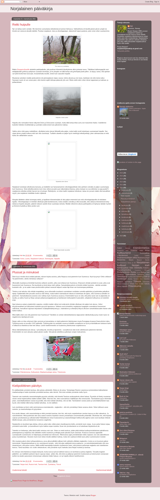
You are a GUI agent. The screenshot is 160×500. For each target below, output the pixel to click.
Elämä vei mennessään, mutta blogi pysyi (133, 315)
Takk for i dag (124, 473)
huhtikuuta (125, 223)
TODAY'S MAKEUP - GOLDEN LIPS (131, 406)
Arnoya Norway (125, 313)
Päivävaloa (123, 398)
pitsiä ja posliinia (126, 412)
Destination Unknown (127, 372)
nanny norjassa (125, 465)
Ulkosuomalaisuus (123, 284)
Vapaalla (57, 259)
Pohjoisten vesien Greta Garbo (129, 299)
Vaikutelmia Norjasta (127, 446)
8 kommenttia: (38, 461)
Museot (139, 260)
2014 (121, 179)
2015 (121, 176)
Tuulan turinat (125, 364)
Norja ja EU (132, 262)
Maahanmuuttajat (143, 258)
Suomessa (140, 277)
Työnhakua (51, 464)
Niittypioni (123, 438)
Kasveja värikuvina (126, 107)
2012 (121, 185)
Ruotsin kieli (33, 464)
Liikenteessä (122, 255)
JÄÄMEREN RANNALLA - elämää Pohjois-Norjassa (131, 455)
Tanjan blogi (124, 388)
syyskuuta (125, 208)
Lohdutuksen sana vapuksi (128, 382)
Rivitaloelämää (123, 272)
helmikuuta (125, 229)
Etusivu (61, 470)
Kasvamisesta (124, 323)
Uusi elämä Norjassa (127, 430)
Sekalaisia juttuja (143, 274)
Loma (136, 255)
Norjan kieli (24, 464)
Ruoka (133, 272)
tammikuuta (125, 232)
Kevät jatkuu (123, 390)
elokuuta (124, 211)
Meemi (131, 260)
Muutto (147, 260)
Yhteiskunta (61, 372)
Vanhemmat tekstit (103, 470)
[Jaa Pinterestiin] (56, 255)
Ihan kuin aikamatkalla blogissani (130, 307)
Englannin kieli (122, 250)
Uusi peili (123, 440)
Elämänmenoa (25, 372)
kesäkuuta (125, 217)
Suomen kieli (132, 276)
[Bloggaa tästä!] (50, 255)
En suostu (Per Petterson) (128, 340)
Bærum (127, 248)
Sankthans (120, 274)
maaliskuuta (125, 226)
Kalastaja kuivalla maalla (129, 297)
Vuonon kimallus (126, 305)
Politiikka (146, 268)
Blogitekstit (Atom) (64, 476)
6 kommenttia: (38, 255)
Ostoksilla (138, 268)
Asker (22, 259)
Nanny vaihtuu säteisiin (127, 466)
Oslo (131, 268)
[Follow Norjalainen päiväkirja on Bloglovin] (127, 155)
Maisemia (121, 260)
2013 (121, 182)
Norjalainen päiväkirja (31, 8)
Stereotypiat (49, 259)
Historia (134, 250)
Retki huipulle (21, 24)
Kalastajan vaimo (126, 330)
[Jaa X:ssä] (52, 255)
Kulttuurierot (35, 372)
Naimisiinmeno (122, 262)
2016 (121, 173)
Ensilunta (123, 322)
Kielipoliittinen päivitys (27, 385)
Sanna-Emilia (124, 404)
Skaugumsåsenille (23, 69)
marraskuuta (125, 193)
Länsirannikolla (124, 366)
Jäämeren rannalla (126, 346)
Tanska (130, 279)
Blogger (93, 495)
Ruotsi (138, 272)
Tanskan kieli (42, 464)
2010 (121, 236)
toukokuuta (125, 220)
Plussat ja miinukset (25, 272)
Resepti (147, 270)
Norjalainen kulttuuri (37, 259)
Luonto (27, 259)
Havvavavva (123, 348)
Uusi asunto (139, 284)
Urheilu (132, 284)
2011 (121, 187)
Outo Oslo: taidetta (125, 448)
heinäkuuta (125, 214)
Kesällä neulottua (125, 332)
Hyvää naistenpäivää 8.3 (127, 458)
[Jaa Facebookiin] (54, 255)
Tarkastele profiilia (123, 51)
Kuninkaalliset (144, 253)
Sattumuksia (130, 274)
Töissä (58, 464)
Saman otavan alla (126, 380)
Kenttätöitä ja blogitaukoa (128, 474)
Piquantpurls (124, 422)
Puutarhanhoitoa (124, 270)
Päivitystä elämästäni (126, 432)
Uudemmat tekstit (19, 470)
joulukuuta (125, 190)
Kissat (147, 250)
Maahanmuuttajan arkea (48, 372)
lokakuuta (124, 205)
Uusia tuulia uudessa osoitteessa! (130, 374)
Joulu (141, 250)
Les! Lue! (123, 338)
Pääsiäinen (138, 270)
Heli (131, 26)
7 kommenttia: (38, 369)
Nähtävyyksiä (122, 268)
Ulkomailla (146, 281)
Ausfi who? (124, 354)
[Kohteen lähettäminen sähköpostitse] (47, 255)
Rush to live (124, 396)
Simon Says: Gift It (125, 424)
